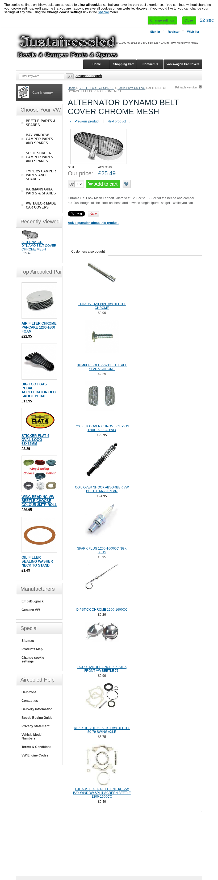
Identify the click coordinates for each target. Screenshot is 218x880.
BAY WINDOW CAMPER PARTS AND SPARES (39, 139)
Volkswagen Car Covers (182, 64)
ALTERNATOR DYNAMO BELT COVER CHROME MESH (39, 245)
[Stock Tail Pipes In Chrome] (102, 280)
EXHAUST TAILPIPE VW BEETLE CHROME (102, 306)
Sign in (155, 31)
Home (72, 88)
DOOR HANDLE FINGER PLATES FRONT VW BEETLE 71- (102, 669)
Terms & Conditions (36, 747)
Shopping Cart (123, 64)
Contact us (30, 701)
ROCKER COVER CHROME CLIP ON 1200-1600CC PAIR (101, 428)
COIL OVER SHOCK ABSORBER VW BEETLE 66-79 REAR (102, 489)
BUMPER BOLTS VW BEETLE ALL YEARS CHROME (102, 367)
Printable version (186, 87)
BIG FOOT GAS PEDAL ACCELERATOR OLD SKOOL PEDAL (39, 390)
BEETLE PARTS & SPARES (96, 88)
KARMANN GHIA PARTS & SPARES (41, 191)
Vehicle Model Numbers (32, 736)
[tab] (88, 252)
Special (103, 12)
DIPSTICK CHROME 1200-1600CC (102, 609)
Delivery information (37, 709)
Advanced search (89, 76)
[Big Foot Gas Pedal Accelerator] (39, 377)
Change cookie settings (33, 659)
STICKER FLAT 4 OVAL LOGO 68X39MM (35, 440)
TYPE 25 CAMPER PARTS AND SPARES (41, 175)
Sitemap (28, 641)
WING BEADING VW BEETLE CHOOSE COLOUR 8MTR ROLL (39, 501)
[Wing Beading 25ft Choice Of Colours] (39, 489)
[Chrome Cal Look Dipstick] (102, 585)
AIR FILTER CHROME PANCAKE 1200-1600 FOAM (39, 327)
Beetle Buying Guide (37, 718)
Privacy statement (35, 726)
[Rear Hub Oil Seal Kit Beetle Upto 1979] (102, 704)
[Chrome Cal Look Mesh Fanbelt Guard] (30, 239)
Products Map (32, 649)
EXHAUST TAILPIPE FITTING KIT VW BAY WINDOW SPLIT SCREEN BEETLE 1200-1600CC (102, 792)
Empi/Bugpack (33, 601)
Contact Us (150, 64)
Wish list (193, 31)
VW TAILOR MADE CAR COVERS (41, 205)
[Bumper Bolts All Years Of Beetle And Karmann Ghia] (102, 341)
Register (173, 31)
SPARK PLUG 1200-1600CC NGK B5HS (102, 550)
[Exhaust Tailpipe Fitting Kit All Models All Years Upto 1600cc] (102, 765)
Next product (119, 121)
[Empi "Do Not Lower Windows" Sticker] (39, 428)
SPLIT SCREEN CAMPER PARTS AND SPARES (39, 157)
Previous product (84, 121)
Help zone (29, 692)
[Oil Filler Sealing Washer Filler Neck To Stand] (39, 550)
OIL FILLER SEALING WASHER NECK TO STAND (37, 561)
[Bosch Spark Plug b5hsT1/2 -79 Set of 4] (102, 524)
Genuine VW (31, 610)
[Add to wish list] (126, 184)
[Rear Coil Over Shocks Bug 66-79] (102, 463)
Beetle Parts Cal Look (131, 88)
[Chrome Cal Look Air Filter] (39, 316)
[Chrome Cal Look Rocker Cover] (102, 402)
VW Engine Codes (35, 755)
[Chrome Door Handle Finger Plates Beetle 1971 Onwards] (102, 643)
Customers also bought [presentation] (88, 251)
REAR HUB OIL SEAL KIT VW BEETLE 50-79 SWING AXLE (102, 730)
